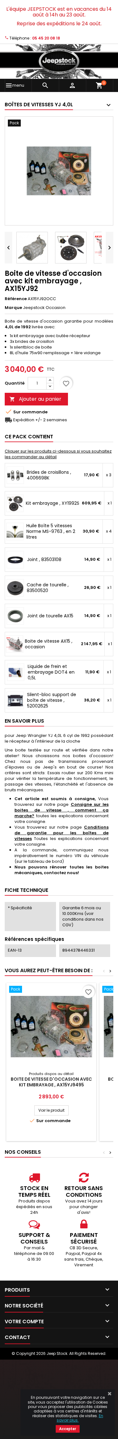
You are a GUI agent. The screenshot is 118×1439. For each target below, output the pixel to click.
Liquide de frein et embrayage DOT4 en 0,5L (51, 672)
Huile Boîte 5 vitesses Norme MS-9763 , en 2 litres (50, 531)
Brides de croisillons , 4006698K (49, 475)
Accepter (67, 1429)
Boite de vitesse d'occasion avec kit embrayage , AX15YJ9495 (51, 1082)
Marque (13, 308)
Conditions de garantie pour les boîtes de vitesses (61, 833)
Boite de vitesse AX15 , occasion (48, 644)
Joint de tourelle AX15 (50, 616)
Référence (16, 299)
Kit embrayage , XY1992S (52, 503)
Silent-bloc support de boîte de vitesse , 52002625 (51, 700)
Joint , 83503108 (44, 559)
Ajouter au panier (35, 399)
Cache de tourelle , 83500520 (48, 587)
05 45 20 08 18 (46, 38)
